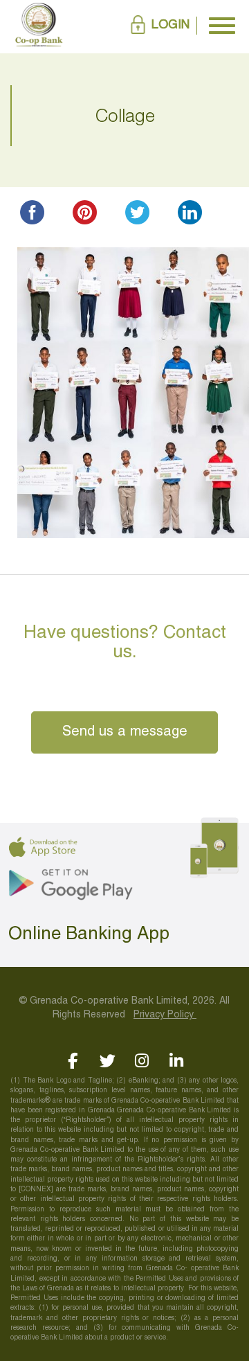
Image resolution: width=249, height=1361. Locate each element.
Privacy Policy (164, 1015)
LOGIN (170, 25)
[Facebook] (73, 1061)
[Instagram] (142, 1061)
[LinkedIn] (177, 1061)
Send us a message (124, 732)
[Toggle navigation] (222, 25)
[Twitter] (107, 1061)
